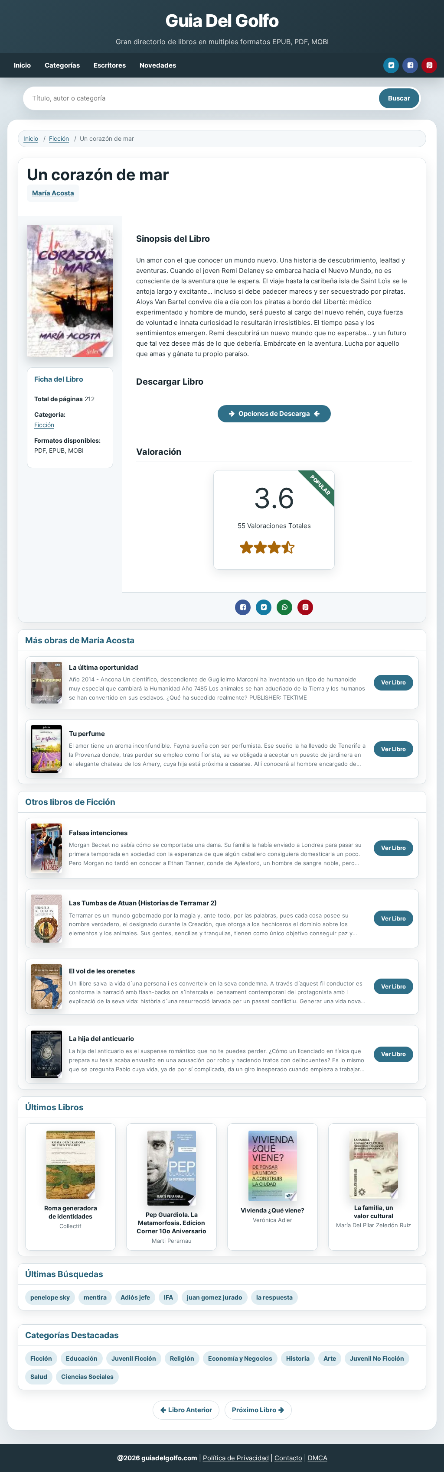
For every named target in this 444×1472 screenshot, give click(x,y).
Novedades (158, 65)
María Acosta (53, 193)
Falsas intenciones (98, 833)
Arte (329, 1358)
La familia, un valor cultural (373, 1211)
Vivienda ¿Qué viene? (272, 1210)
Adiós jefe (135, 1297)
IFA (168, 1297)
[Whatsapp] (284, 607)
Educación (82, 1358)
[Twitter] (391, 65)
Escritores (110, 65)
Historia (298, 1358)
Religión (182, 1358)
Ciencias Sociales (87, 1376)
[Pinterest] (429, 65)
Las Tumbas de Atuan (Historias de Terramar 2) (143, 903)
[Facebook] (410, 65)
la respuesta (274, 1297)
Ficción (59, 138)
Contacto (288, 1458)
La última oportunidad (103, 667)
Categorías (62, 65)
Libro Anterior (190, 1410)
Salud (38, 1376)
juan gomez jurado (214, 1297)
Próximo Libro (254, 1410)
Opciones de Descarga (274, 413)
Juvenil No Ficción (377, 1358)
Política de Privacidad (236, 1458)
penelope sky (50, 1297)
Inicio (22, 65)
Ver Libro (393, 682)
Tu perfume (87, 734)
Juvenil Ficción (133, 1358)
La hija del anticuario (101, 1038)
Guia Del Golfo (222, 20)
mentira (95, 1297)
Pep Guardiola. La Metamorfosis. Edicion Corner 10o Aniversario (171, 1223)
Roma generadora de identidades (70, 1212)
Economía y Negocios (240, 1358)
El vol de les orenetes (102, 971)
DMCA (317, 1458)
